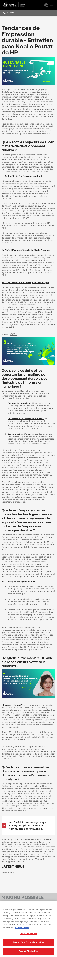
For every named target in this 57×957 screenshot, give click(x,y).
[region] (28, 929)
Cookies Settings (28, 933)
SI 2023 (13, 334)
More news (8, 872)
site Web (40, 856)
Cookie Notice (22, 927)
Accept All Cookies (28, 951)
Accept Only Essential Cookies (29, 942)
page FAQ (34, 859)
